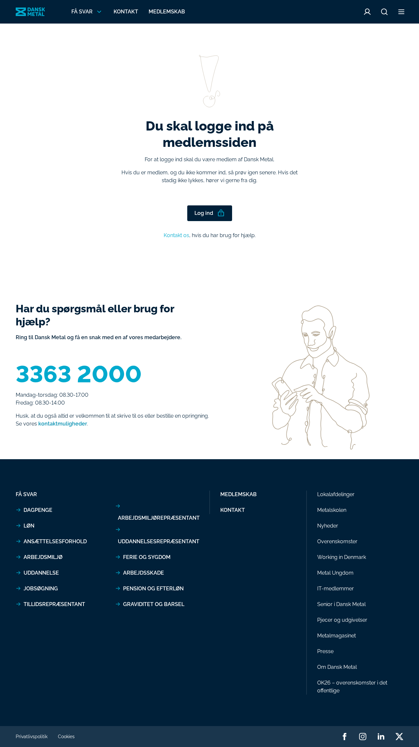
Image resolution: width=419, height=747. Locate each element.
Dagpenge (38, 510)
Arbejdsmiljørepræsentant (159, 518)
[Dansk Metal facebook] (344, 736)
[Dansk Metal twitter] (399, 736)
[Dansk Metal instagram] (363, 736)
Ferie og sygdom (147, 557)
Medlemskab (167, 12)
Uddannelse (41, 573)
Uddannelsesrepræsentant (158, 541)
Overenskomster (337, 541)
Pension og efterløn (153, 588)
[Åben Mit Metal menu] (367, 12)
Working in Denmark (341, 557)
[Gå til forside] (30, 11)
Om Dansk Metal (337, 667)
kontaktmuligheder (62, 424)
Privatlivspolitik (31, 736)
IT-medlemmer (335, 588)
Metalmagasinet (336, 636)
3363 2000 (79, 374)
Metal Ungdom (335, 573)
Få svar (26, 494)
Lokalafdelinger (336, 494)
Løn (29, 526)
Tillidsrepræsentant (54, 604)
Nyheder (327, 526)
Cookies (66, 736)
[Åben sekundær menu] (401, 12)
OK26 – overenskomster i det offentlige (352, 687)
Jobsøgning (41, 588)
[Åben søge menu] (384, 12)
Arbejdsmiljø (43, 557)
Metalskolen (331, 510)
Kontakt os (176, 235)
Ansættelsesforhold (55, 541)
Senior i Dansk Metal (341, 604)
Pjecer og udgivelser (342, 620)
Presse (325, 651)
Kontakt (126, 12)
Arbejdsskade (143, 573)
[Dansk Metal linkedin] (381, 736)
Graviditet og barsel (153, 604)
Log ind (203, 213)
